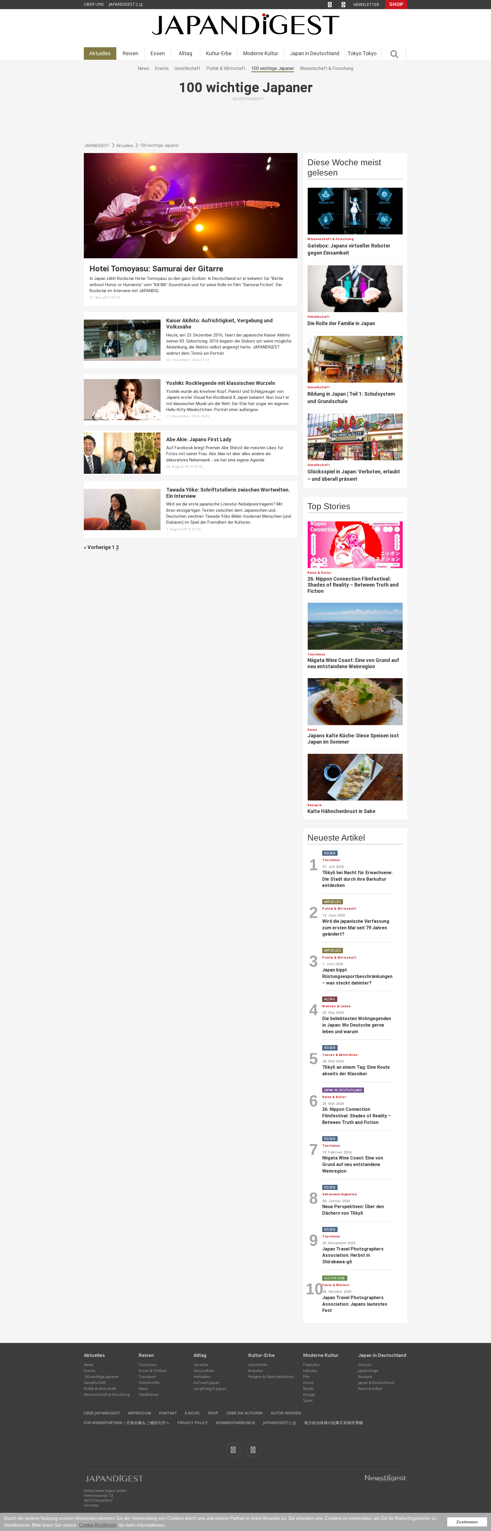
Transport (147, 1376)
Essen (158, 53)
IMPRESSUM (139, 1413)
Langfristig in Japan (210, 1388)
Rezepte (365, 1376)
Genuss (365, 1364)
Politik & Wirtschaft (100, 1388)
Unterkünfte (149, 1382)
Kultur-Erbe (219, 53)
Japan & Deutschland (376, 1382)
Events (89, 1370)
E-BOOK (192, 1413)
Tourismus (148, 1364)
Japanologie (368, 1370)
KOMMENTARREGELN (235, 1422)
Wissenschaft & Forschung (107, 1394)
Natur (143, 1388)
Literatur (310, 1370)
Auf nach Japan (207, 1382)
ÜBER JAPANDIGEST (102, 1413)
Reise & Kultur (370, 1388)
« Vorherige (97, 547)
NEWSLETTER (366, 4)
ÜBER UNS (94, 4)
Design (309, 1394)
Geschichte (258, 1364)
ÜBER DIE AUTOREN (244, 1413)
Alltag (185, 53)
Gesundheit (204, 1370)
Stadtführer (149, 1394)
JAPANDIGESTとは (126, 4)
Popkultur (311, 1364)
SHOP (396, 4)
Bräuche (255, 1370)
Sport (308, 1400)
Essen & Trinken (153, 1370)
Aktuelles (100, 53)
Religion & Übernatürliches (271, 1376)
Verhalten (202, 1376)
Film (306, 1376)
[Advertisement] (248, 118)
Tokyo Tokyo (362, 53)
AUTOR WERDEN (286, 1413)
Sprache (201, 1364)
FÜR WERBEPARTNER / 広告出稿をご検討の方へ (127, 1422)
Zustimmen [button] (467, 1522)
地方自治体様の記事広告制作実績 (333, 1422)
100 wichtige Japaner (101, 1376)
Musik (308, 1388)
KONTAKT (168, 1413)
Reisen (130, 53)
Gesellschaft (95, 1382)
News (88, 1364)
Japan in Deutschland (314, 53)
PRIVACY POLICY (193, 1422)
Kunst (308, 1382)
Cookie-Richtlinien (97, 1525)
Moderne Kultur (260, 53)
